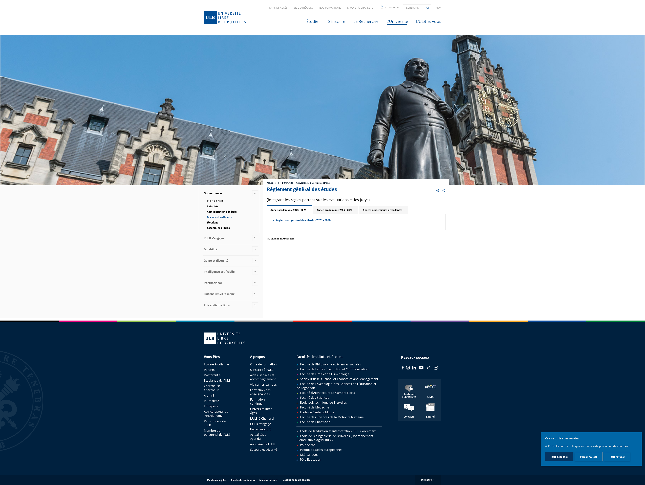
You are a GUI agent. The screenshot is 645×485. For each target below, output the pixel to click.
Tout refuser (617, 457)
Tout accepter (559, 457)
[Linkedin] (414, 368)
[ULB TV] (421, 368)
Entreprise (211, 406)
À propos (257, 357)
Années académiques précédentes (382, 210)
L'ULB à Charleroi (262, 418)
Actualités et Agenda (258, 437)
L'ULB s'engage (260, 424)
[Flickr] (436, 368)
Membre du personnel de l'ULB (217, 433)
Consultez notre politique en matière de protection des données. (589, 446)
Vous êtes (212, 357)
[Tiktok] (428, 368)
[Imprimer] (437, 190)
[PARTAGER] (443, 190)
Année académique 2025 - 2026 (288, 210)
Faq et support (260, 429)
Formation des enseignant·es (260, 392)
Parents (209, 370)
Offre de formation (263, 364)
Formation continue (257, 401)
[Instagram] (408, 368)
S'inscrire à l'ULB (262, 370)
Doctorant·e (212, 375)
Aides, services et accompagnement (263, 377)
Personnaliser (588, 457)
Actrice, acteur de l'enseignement (216, 414)
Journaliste (211, 401)
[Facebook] (403, 368)
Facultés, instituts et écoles (319, 357)
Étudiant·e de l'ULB (217, 380)
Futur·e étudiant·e (216, 364)
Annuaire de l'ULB (262, 444)
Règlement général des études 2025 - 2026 (303, 220)
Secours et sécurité (263, 450)
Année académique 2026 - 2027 (334, 210)
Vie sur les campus (263, 384)
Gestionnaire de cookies (296, 480)
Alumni (209, 395)
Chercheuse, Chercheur (212, 388)
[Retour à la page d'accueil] (230, 17)
